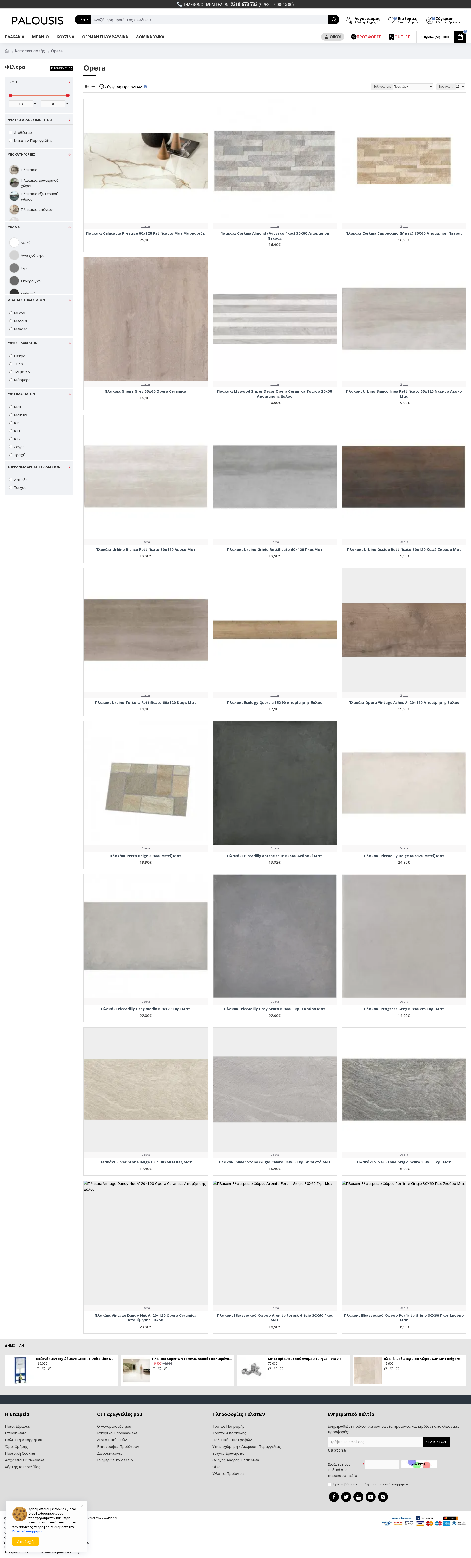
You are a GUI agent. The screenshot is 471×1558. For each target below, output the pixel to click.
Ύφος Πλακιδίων (23, 343)
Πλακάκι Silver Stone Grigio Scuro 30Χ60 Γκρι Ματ (404, 1162)
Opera (145, 226)
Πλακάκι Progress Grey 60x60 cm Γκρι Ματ (404, 1009)
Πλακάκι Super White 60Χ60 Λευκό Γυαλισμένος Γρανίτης (192, 1359)
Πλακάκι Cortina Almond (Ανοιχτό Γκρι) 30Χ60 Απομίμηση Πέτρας (274, 236)
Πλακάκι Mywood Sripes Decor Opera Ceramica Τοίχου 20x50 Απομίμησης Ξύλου (274, 394)
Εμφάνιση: (446, 86)
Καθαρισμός (63, 68)
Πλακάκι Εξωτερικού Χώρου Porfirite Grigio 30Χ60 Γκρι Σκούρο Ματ (404, 1318)
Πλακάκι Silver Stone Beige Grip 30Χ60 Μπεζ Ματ (145, 1162)
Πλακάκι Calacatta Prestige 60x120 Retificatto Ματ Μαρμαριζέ (145, 233)
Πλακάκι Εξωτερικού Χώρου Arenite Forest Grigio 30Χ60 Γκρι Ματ (275, 1318)
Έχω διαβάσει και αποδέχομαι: (370, 1484)
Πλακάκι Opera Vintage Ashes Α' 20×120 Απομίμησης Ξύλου (403, 702)
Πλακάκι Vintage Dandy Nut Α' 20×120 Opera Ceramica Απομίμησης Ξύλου (145, 1318)
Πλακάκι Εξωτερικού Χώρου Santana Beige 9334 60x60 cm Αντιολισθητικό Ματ (424, 1359)
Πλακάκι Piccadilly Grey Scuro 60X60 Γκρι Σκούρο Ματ (274, 1009)
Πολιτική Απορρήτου (27, 1531)
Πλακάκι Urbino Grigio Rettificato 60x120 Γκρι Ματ (275, 549)
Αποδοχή (25, 1541)
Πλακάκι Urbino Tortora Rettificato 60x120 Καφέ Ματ (145, 702)
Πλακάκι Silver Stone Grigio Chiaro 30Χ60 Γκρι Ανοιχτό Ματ (275, 1162)
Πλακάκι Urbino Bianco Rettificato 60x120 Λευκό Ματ (145, 549)
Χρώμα (14, 227)
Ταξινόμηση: (382, 86)
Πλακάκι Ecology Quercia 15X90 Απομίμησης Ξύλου (275, 702)
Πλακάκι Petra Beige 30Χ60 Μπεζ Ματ (145, 855)
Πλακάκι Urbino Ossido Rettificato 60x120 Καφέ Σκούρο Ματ (404, 549)
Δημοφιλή (14, 1345)
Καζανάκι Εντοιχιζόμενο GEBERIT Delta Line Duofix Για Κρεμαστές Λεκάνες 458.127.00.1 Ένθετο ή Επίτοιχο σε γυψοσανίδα (76, 1359)
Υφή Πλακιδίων (21, 394)
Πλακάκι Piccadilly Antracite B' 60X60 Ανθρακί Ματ (274, 855)
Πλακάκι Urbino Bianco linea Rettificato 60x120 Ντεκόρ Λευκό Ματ (404, 394)
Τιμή (12, 82)
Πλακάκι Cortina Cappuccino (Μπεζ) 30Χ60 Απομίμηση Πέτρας (403, 233)
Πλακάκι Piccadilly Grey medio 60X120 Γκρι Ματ (145, 1009)
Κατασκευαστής (30, 51)
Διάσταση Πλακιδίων (26, 300)
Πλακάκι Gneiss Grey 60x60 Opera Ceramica (145, 391)
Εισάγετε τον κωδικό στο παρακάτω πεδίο (342, 1470)
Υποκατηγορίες (21, 154)
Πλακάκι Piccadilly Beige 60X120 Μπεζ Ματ (404, 855)
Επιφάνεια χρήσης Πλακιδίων (34, 466)
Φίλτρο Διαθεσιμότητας (30, 119)
